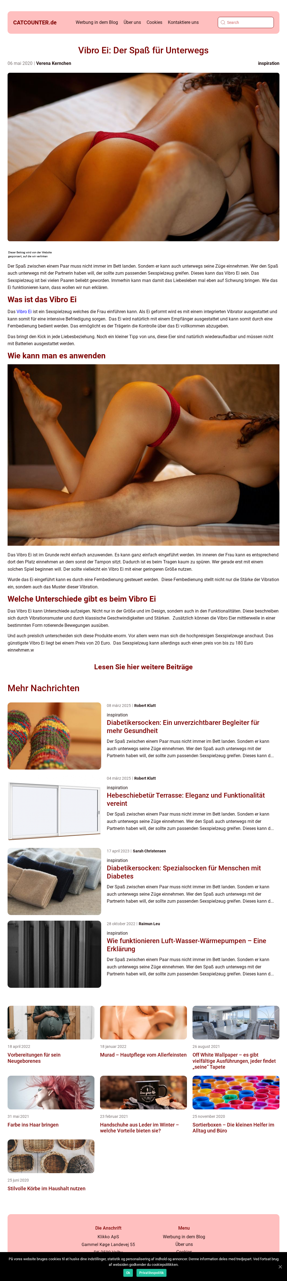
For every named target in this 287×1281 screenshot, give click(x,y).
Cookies (154, 22)
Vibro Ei (24, 311)
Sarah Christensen (149, 851)
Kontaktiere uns (183, 22)
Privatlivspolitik (151, 1273)
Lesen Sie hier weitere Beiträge (143, 667)
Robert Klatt (145, 705)
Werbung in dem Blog (97, 22)
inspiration (268, 63)
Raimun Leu (149, 923)
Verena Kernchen (53, 63)
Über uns (132, 22)
